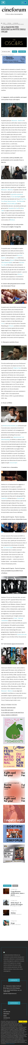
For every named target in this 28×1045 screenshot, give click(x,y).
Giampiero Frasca (16, 905)
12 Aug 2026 (14, 900)
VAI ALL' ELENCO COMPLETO (9, 715)
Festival (9, 23)
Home (4, 23)
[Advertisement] (14, 874)
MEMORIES (6, 1013)
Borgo (13, 923)
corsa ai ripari (13, 462)
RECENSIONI (7, 885)
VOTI (5, 1009)
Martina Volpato (16, 896)
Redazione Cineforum (8, 54)
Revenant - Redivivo (17, 120)
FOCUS (14, 51)
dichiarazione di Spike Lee (10, 425)
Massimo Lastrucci (17, 914)
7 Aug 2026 (14, 910)
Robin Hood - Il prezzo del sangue (17, 903)
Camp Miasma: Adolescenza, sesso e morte (17, 893)
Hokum (13, 913)
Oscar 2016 (15, 23)
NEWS (5, 1015)
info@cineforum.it (12, 993)
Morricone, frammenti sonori (8, 707)
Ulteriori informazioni (10, 1043)
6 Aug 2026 (14, 920)
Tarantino (11, 208)
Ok (22, 1021)
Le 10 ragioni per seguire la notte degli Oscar (12, 712)
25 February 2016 (6, 51)
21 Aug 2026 (14, 889)
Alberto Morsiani (16, 924)
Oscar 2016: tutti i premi (7, 710)
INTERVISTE (7, 1018)
